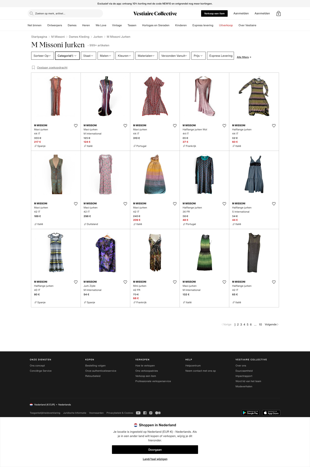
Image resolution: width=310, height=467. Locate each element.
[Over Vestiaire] (259, 25)
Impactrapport (244, 376)
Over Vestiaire (247, 25)
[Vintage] (124, 25)
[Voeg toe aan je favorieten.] (76, 126)
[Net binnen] (44, 25)
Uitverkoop (226, 25)
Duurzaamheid (244, 371)
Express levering (202, 25)
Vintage (117, 25)
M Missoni (58, 36)
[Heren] (92, 25)
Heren (86, 25)
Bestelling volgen (95, 366)
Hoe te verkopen (145, 366)
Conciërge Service (40, 371)
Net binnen (34, 25)
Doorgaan (155, 449)
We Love (101, 25)
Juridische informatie (74, 413)
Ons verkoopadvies (146, 371)
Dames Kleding (79, 36)
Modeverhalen (244, 386)
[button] (278, 13)
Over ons (241, 366)
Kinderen (181, 25)
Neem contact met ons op (200, 371)
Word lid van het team (248, 381)
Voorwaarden (96, 413)
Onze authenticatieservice (100, 371)
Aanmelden (241, 13)
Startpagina (39, 36)
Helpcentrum (193, 366)
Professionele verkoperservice (153, 381)
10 (260, 324)
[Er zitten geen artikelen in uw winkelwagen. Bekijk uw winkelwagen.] (278, 13)
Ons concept (37, 366)
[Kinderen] (189, 25)
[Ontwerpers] (65, 25)
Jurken (98, 36)
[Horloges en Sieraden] (172, 25)
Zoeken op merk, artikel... (50, 13)
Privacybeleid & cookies (120, 413)
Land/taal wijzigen (155, 459)
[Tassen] (139, 25)
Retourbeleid (92, 376)
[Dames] (79, 25)
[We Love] (109, 25)
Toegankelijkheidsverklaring (45, 413)
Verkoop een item (214, 13)
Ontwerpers (54, 25)
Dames (72, 25)
